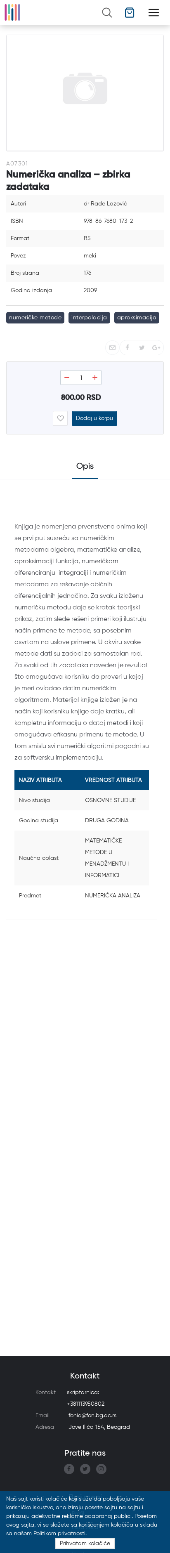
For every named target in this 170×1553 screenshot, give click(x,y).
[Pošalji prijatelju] (112, 347)
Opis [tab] (85, 466)
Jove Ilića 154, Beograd (99, 1427)
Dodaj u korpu (94, 418)
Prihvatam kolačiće (85, 1543)
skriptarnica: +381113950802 (85, 1398)
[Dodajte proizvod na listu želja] (60, 418)
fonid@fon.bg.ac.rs (92, 1415)
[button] (129, 12)
